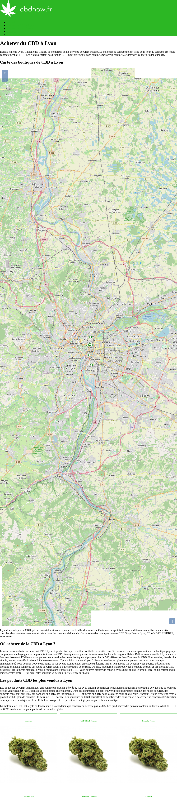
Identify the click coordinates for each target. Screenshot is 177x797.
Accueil (11, 22)
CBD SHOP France (89, 721)
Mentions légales (16, 34)
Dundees (28, 721)
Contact (11, 31)
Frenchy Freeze (148, 721)
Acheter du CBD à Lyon (20, 25)
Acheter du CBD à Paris (20, 28)
